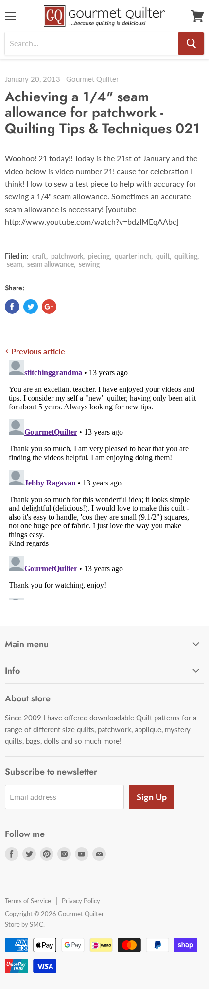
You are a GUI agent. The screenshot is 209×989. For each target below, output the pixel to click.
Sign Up (152, 797)
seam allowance (50, 264)
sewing (89, 264)
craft (39, 256)
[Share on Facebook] (12, 306)
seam (14, 264)
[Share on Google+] (49, 306)
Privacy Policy (81, 901)
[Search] (191, 43)
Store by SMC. (25, 924)
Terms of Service (28, 901)
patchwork (67, 256)
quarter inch (133, 256)
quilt (163, 256)
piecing (99, 256)
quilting (185, 256)
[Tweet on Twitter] (30, 306)
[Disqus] (104, 478)
